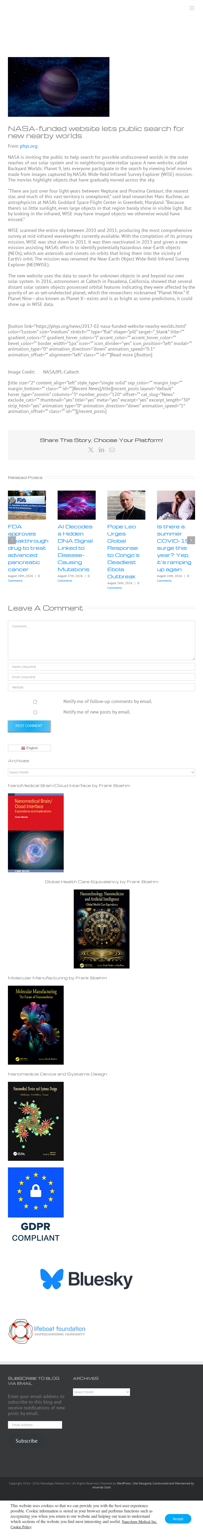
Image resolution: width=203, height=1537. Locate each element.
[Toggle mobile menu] (192, 8)
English (31, 748)
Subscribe (27, 1440)
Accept (178, 1518)
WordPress (124, 1483)
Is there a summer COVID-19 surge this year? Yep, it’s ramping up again (174, 547)
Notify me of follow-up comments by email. (107, 701)
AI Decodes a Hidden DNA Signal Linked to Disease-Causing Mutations (75, 547)
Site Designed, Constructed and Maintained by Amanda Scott (143, 1485)
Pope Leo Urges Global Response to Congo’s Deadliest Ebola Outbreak (123, 551)
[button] (12, 540)
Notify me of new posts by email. (97, 712)
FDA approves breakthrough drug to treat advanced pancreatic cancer (28, 547)
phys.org (28, 146)
